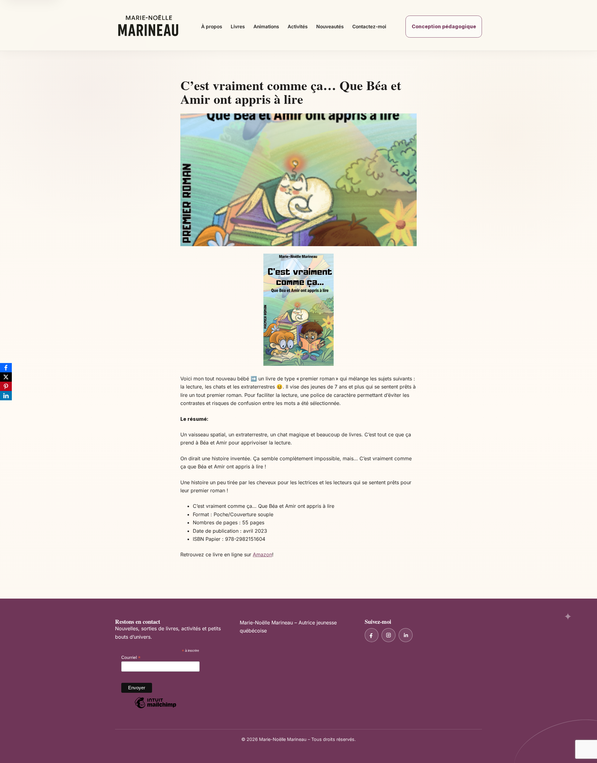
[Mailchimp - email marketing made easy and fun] (155, 708)
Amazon (262, 554)
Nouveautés (330, 27)
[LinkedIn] (6, 395)
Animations (266, 27)
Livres (238, 27)
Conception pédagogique (444, 26)
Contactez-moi (369, 27)
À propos (211, 27)
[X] (6, 377)
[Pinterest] (6, 386)
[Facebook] (6, 367)
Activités (298, 27)
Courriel (131, 657)
